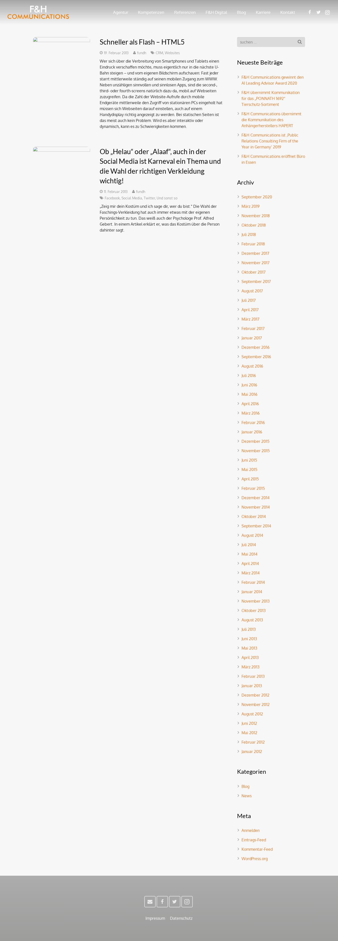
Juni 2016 (249, 384)
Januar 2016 (251, 431)
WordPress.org (254, 858)
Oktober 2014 (253, 516)
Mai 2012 (249, 732)
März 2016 (250, 413)
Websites (172, 52)
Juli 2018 (248, 234)
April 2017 (250, 309)
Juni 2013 (249, 638)
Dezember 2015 (255, 441)
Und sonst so (167, 198)
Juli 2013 (248, 629)
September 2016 (256, 356)
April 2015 (250, 478)
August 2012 (252, 713)
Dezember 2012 (255, 695)
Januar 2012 (251, 751)
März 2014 (250, 572)
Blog (245, 786)
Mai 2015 (249, 469)
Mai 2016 (249, 394)
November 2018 (255, 215)
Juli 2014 (248, 544)
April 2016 (250, 403)
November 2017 (255, 262)
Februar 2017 (253, 328)
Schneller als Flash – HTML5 (142, 42)
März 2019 (250, 206)
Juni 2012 (249, 723)
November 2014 (255, 507)
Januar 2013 (251, 685)
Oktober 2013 (253, 610)
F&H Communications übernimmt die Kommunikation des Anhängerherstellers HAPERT (271, 119)
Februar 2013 (253, 676)
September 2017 (256, 281)
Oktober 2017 (253, 272)
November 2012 (255, 704)
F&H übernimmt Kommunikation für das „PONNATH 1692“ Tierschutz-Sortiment (270, 98)
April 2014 (250, 563)
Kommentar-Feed (257, 849)
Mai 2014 (249, 554)
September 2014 (256, 525)
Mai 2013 (249, 648)
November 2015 (255, 450)
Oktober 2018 (253, 225)
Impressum (155, 918)
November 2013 (255, 601)
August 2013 (252, 619)
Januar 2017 (251, 337)
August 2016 (252, 366)
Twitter (149, 198)
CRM (159, 52)
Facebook (112, 198)
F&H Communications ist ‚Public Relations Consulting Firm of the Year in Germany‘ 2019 (269, 141)
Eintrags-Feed (253, 839)
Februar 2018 (253, 243)
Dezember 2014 (255, 497)
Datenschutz (181, 918)
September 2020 (256, 196)
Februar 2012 (253, 742)
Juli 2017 (248, 300)
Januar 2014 (251, 591)
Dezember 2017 (255, 253)
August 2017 (252, 290)
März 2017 (250, 319)
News (246, 795)
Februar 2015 (253, 488)
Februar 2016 (253, 422)
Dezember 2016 (255, 347)
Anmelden (250, 830)
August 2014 (252, 535)
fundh (141, 52)
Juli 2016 (248, 375)
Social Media (131, 198)
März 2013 (250, 666)
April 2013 (250, 657)
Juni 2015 (249, 460)
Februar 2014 (253, 582)
